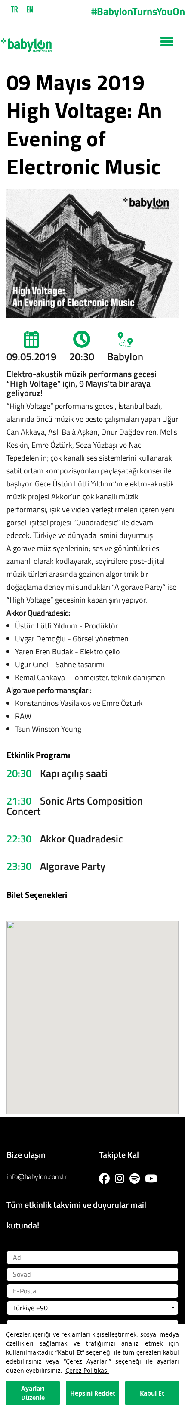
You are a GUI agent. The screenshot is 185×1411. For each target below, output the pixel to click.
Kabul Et (152, 1393)
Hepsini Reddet (92, 1393)
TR (14, 9)
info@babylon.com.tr (36, 1176)
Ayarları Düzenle (33, 1393)
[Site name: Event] (92, 41)
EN (30, 9)
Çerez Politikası (87, 1370)
